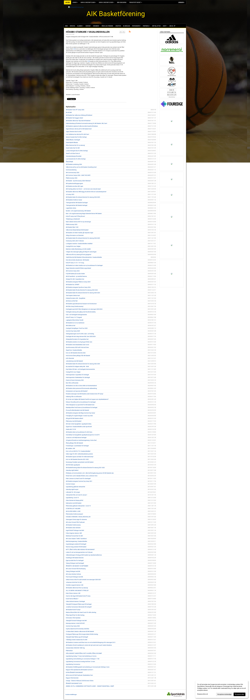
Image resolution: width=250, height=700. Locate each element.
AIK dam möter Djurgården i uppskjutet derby (78, 424)
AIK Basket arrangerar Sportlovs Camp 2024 (78, 287)
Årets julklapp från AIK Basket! (74, 443)
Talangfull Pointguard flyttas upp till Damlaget (79, 604)
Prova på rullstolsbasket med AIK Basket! (77, 410)
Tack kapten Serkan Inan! (73, 295)
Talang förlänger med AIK (73, 571)
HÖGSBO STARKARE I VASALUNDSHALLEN (88, 32)
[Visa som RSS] (130, 32)
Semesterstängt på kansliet (73, 156)
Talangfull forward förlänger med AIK (76, 620)
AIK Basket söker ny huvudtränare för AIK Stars (79, 432)
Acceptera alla (239, 694)
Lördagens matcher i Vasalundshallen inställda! (79, 243)
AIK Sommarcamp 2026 (72, 172)
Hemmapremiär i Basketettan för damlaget (78, 377)
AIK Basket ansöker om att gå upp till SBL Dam (79, 342)
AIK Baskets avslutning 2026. (74, 164)
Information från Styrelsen (73, 618)
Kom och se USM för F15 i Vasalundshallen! (78, 451)
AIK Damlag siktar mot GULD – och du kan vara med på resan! (83, 189)
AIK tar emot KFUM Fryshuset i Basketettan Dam (79, 675)
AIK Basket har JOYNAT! (72, 284)
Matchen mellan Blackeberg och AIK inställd (78, 249)
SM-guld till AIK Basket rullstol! (74, 418)
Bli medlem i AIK (70, 448)
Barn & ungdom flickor (106, 2)
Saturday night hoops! (72, 489)
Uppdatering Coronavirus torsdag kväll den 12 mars (80, 661)
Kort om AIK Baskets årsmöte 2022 (76, 353)
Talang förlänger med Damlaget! (75, 563)
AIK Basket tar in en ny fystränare (75, 323)
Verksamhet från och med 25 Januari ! (76, 495)
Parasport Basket (135, 2)
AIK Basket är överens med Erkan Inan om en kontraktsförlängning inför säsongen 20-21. (91, 642)
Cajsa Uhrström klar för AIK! (73, 131)
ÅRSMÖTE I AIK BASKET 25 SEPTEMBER (77, 566)
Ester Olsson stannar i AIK (73, 593)
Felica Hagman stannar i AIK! (74, 533)
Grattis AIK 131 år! (71, 429)
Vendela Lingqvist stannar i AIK (74, 585)
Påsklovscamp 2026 (71, 178)
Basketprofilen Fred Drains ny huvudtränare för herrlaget (81, 407)
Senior (75, 2)
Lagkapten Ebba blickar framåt (74, 320)
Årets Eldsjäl (69, 161)
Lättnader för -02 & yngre (73, 492)
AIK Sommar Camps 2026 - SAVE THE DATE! (78, 175)
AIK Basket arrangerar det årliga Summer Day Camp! (80, 413)
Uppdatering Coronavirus (73, 664)
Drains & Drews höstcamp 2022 (75, 380)
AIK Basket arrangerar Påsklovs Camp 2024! (78, 282)
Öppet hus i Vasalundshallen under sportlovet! (79, 426)
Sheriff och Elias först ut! (73, 153)
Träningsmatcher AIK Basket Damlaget (77, 202)
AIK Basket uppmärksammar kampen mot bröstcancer (81, 303)
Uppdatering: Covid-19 (72, 497)
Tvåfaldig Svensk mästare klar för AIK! (76, 639)
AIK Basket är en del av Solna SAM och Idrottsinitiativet (81, 385)
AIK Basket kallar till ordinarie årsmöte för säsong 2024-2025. (83, 197)
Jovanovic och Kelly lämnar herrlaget (76, 437)
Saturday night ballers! (72, 470)
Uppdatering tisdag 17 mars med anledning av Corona (81, 656)
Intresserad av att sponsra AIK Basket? (77, 391)
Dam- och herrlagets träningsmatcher (76, 314)
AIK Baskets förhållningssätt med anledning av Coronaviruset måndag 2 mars (87, 667)
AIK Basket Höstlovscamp (73, 525)
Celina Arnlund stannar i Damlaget (75, 601)
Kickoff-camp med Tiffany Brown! (75, 216)
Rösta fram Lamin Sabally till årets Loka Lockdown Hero (81, 475)
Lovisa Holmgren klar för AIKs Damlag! (77, 150)
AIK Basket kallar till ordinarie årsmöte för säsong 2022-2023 (83, 363)
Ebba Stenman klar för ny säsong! (75, 145)
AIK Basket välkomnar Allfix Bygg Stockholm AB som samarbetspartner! (86, 191)
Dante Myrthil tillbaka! (72, 142)
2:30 (74, 49)
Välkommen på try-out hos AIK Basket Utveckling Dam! (81, 167)
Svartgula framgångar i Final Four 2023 (77, 328)
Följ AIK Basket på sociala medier (75, 273)
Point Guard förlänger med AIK (74, 577)
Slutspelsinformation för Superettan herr (77, 339)
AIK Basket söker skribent (73, 527)
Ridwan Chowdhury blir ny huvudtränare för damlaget (81, 402)
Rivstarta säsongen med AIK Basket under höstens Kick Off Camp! (84, 394)
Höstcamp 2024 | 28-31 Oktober (75, 241)
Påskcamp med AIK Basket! (73, 421)
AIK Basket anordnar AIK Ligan (74, 186)
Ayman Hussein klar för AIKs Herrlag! (76, 137)
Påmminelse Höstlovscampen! (74, 514)
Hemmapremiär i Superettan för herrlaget (77, 374)
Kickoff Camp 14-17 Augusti (74, 317)
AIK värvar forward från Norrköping (76, 568)
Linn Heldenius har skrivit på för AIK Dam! (77, 134)
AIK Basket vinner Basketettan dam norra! (77, 344)
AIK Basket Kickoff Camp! (73, 609)
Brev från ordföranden (72, 383)
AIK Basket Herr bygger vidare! (74, 118)
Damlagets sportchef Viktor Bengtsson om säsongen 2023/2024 (84, 309)
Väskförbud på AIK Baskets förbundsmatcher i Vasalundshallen (84, 257)
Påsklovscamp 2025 (71, 224)
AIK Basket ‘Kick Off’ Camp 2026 (75, 109)
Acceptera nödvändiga (224, 694)
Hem (68, 2)
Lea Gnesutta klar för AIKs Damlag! (76, 159)
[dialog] (221, 689)
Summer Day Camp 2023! (73, 331)
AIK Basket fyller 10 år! (72, 227)
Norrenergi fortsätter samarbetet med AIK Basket (79, 462)
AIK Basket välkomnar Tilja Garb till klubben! (78, 120)
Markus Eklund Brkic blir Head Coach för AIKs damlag (81, 612)
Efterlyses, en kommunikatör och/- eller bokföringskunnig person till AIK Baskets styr (90, 473)
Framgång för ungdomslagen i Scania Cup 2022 (79, 415)
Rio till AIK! (69, 112)
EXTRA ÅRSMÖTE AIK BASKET (74, 672)
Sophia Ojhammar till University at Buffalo (77, 628)
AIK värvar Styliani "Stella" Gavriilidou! (76, 538)
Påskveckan (69, 650)
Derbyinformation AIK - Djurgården (75, 298)
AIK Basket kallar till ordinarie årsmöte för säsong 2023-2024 (83, 292)
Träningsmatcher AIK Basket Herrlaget (76, 205)
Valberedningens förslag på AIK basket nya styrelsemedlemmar (84, 555)
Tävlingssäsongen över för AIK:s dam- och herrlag (80, 333)
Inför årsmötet (70, 358)
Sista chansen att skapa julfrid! (74, 500)
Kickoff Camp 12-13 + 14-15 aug (75, 262)
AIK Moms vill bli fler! (72, 301)
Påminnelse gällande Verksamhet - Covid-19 (78, 506)
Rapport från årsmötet (72, 678)
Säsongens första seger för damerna (76, 519)
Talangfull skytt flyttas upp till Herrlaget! (77, 637)
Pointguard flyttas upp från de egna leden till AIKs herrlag (82, 634)
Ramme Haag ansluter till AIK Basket (76, 547)
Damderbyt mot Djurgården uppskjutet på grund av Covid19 (82, 435)
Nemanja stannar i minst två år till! (75, 623)
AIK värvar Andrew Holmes (73, 574)
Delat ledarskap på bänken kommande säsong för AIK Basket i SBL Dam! (86, 123)
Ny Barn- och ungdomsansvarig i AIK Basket (78, 211)
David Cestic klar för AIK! (73, 148)
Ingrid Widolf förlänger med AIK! (75, 530)
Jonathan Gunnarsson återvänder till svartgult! (79, 607)
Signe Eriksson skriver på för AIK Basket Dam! (79, 129)
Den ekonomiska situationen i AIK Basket (77, 260)
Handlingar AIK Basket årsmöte (74, 557)
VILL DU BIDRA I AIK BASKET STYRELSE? (77, 590)
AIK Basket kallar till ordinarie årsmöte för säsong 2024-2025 (83, 238)
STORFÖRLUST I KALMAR (73, 508)
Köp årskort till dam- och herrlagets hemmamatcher (80, 369)
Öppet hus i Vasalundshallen (74, 350)
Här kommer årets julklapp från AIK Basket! (78, 355)
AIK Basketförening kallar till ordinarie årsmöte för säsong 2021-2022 (85, 467)
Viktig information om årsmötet (74, 235)
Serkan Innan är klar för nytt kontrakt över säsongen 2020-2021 (83, 579)
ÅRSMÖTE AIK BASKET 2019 (74, 683)
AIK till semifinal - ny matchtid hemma (76, 276)
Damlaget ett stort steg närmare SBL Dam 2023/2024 (81, 336)
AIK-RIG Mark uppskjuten (73, 465)
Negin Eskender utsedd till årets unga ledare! (78, 268)
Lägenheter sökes (71, 208)
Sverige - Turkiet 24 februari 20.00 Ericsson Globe (79, 680)
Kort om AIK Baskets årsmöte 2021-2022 (77, 459)
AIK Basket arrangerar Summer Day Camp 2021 (79, 481)
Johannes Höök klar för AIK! (74, 582)
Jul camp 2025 (70, 194)
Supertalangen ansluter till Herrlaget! (76, 544)
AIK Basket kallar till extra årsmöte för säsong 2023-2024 (82, 290)
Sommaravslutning (71, 170)
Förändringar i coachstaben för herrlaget (77, 445)
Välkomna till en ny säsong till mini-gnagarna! (78, 254)
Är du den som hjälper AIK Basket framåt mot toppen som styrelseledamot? (87, 399)
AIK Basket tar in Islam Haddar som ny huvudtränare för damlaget (84, 265)
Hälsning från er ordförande (74, 396)
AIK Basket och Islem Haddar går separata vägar (79, 232)
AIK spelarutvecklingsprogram (74, 183)
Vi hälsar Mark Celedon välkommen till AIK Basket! (80, 631)
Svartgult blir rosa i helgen (73, 246)
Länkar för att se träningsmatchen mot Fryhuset (79, 552)
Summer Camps (70, 484)
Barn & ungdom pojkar (88, 2)
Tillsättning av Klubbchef (73, 219)
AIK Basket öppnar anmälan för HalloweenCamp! (79, 456)
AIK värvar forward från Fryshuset (75, 522)
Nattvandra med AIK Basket (73, 503)
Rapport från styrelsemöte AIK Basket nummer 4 (79, 669)
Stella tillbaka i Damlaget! (73, 139)
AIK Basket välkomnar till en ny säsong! (77, 587)
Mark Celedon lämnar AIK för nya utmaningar (78, 221)
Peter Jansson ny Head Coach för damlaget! (78, 478)
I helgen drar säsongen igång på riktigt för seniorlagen (81, 251)
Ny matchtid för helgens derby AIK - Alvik (77, 366)
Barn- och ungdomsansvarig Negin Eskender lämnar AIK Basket (84, 213)
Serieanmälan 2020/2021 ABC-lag (75, 648)
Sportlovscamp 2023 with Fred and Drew (77, 347)
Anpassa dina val (202, 694)
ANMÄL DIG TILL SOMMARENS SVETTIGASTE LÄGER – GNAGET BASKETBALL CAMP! (90, 686)
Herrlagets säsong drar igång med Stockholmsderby (81, 312)
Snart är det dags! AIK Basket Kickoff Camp (78, 596)
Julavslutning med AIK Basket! (74, 361)
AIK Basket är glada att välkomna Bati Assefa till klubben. (82, 126)
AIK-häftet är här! (70, 325)
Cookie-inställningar (71, 694)
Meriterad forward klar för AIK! (74, 536)
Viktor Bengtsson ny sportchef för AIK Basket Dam (80, 404)
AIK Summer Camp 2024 (72, 271)
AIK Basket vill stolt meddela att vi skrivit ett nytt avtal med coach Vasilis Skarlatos (89, 645)
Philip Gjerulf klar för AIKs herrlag (75, 615)
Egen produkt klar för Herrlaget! (75, 560)
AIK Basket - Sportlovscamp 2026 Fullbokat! (78, 180)
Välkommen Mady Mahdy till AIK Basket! (77, 230)
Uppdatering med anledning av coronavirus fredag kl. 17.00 (82, 659)
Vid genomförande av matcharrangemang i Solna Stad (81, 440)
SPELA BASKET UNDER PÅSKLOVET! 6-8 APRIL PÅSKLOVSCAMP (84, 653)
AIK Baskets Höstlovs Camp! (74, 200)
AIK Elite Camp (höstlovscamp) (74, 306)
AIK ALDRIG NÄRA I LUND (73, 511)
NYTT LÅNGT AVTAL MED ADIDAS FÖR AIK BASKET (80, 549)
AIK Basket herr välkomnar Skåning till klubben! (79, 115)
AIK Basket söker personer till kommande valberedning (81, 388)
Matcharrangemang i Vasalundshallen (76, 541)
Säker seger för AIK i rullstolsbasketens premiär (79, 454)
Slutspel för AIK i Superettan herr (75, 279)
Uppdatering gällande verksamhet (75, 486)
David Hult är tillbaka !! (72, 598)
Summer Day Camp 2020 (73, 626)
